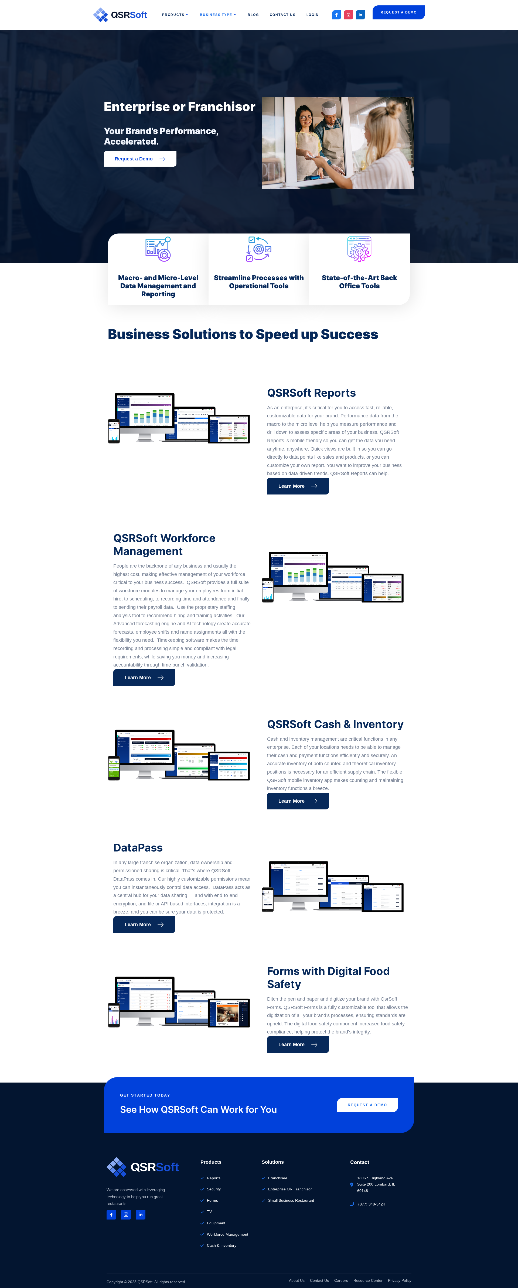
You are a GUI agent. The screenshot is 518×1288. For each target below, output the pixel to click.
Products (173, 15)
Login (312, 15)
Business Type (216, 15)
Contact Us (283, 15)
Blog (253, 15)
